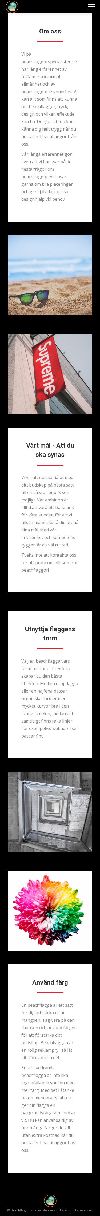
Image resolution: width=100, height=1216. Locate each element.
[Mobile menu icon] (91, 7)
